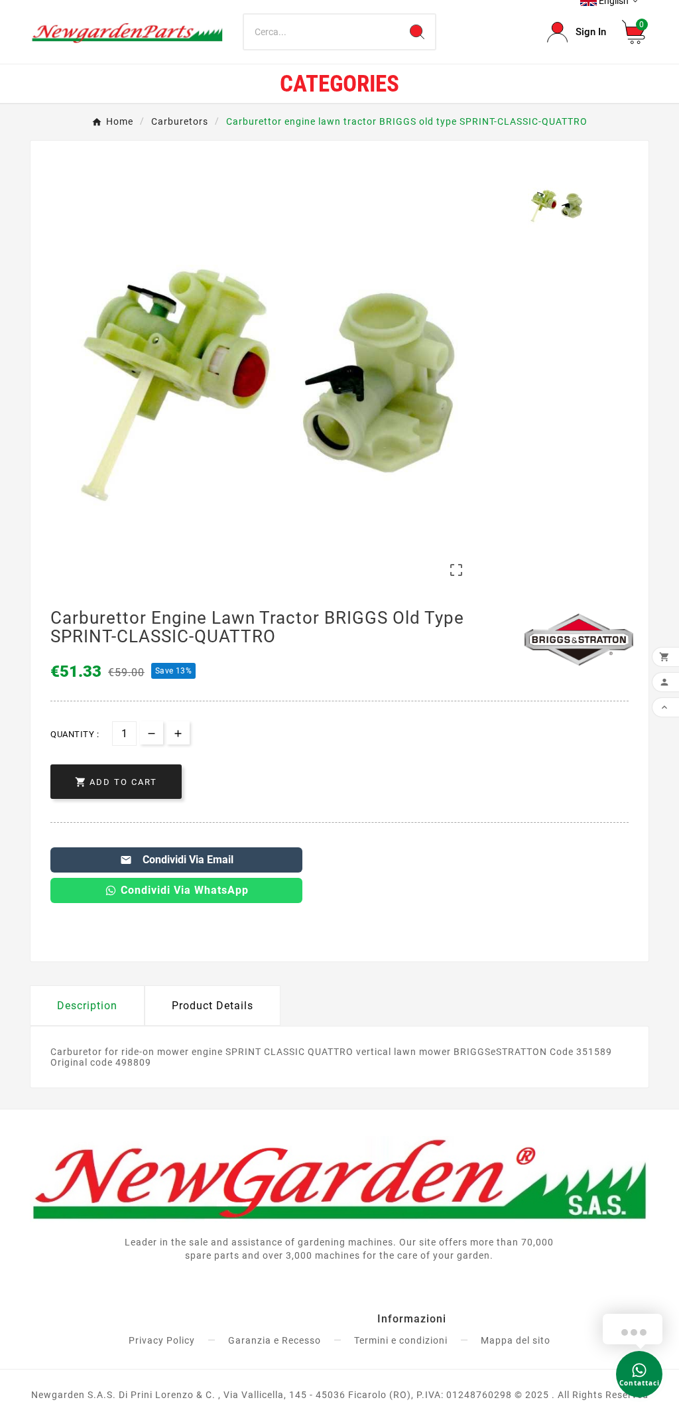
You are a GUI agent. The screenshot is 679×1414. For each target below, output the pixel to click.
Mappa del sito (515, 1340)
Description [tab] (87, 1005)
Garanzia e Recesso (274, 1340)
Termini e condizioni (401, 1340)
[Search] (417, 32)
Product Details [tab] (212, 1005)
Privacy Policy (162, 1340)
